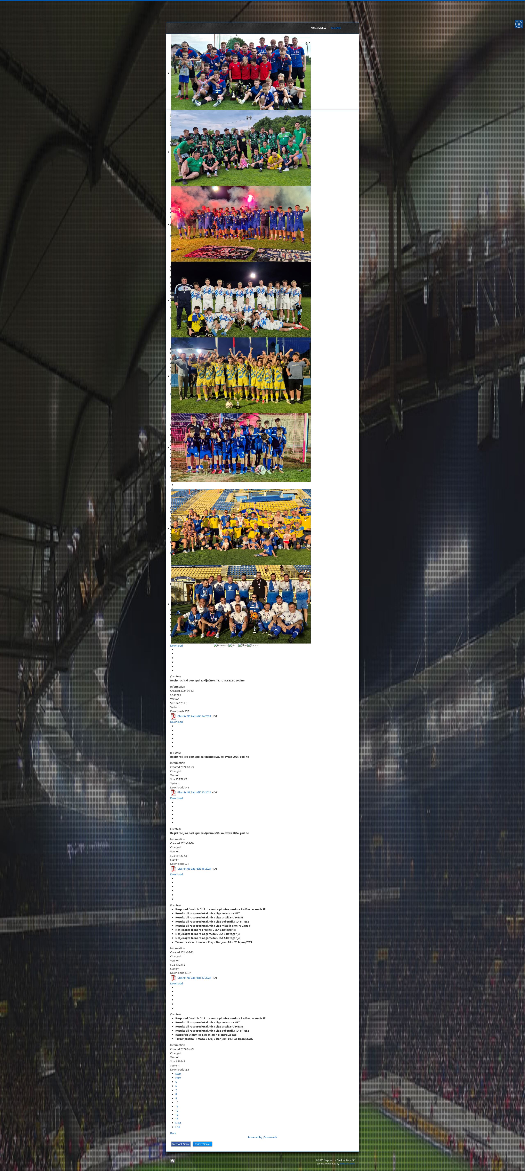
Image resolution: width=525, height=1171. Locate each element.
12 (176, 1110)
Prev (178, 1078)
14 (176, 1119)
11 (176, 1106)
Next (178, 1123)
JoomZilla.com (347, 1163)
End (177, 1127)
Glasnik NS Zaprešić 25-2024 (194, 792)
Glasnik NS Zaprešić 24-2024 (194, 716)
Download (176, 645)
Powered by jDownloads (262, 1137)
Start (178, 1073)
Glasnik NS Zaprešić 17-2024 (194, 978)
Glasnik (336, 28)
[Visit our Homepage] (519, 24)
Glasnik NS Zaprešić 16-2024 (194, 868)
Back (173, 1133)
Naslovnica (318, 28)
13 (176, 1114)
